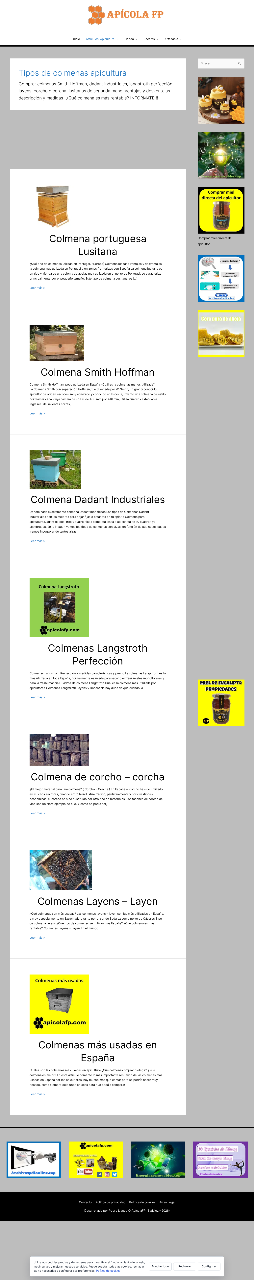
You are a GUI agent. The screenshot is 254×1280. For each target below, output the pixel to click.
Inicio (76, 39)
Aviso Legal (167, 1202)
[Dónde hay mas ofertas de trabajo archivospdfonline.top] (34, 1160)
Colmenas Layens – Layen (98, 901)
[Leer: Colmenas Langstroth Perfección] (59, 607)
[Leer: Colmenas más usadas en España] (59, 1004)
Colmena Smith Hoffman (98, 372)
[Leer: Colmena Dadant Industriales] (55, 469)
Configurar (209, 1266)
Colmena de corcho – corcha (98, 777)
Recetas (149, 39)
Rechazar (184, 1266)
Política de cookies (142, 1202)
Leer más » (37, 288)
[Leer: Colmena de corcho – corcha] (59, 750)
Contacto (85, 1202)
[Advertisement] (98, 139)
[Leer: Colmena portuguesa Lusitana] (53, 206)
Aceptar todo (160, 1266)
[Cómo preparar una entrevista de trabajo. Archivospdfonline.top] (221, 278)
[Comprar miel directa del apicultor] (221, 210)
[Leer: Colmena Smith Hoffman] (57, 343)
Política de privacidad (110, 1202)
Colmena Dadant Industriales (98, 499)
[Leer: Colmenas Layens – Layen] (61, 870)
